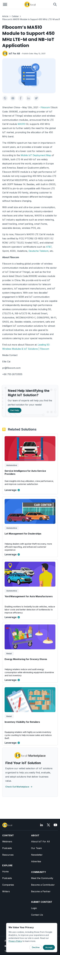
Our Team (36, 848)
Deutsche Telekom (38, 251)
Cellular (15, 16)
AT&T (49, 246)
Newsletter (37, 854)
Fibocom (45, 107)
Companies (8, 884)
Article (5, 16)
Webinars (7, 841)
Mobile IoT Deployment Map (36, 155)
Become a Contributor (43, 884)
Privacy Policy (15, 941)
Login (34, 908)
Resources (8, 854)
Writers (6, 891)
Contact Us (37, 914)
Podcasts (7, 848)
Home (5, 871)
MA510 (21, 124)
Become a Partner (41, 891)
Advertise (36, 861)
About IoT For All (40, 841)
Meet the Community (42, 878)
